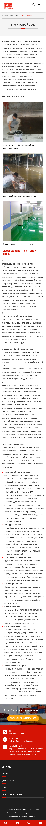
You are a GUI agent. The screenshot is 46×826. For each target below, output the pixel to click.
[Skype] (6, 823)
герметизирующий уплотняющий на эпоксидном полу (18, 146)
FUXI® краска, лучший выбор (23, 710)
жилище (5, 15)
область (6, 767)
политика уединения (29, 816)
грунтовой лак (26, 15)
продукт (6, 774)
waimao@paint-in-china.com (21, 739)
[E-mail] (17, 823)
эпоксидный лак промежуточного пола (19, 196)
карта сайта (13, 816)
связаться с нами (21, 718)
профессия (14, 15)
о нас (5, 788)
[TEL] (29, 823)
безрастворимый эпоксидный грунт (18, 244)
